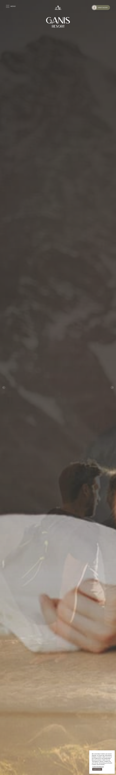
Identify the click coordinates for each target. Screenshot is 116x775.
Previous (4, 387)
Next (112, 387)
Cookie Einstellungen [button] (98, 766)
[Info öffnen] (94, 8)
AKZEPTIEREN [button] (97, 769)
